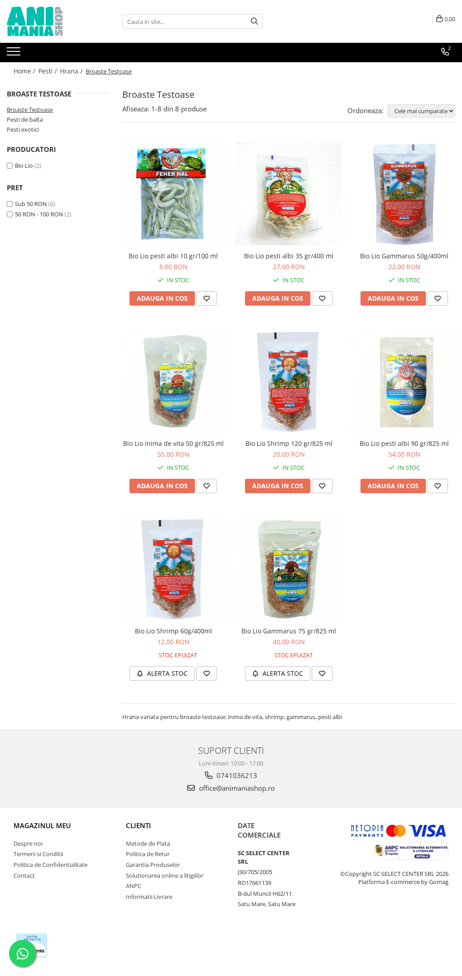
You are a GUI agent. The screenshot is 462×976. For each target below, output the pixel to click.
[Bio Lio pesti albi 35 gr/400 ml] (289, 193)
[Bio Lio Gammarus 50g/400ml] (404, 194)
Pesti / (48, 71)
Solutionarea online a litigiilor (164, 875)
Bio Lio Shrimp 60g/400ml (173, 631)
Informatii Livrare (149, 897)
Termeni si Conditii (38, 854)
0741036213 (236, 775)
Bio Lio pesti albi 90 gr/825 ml (404, 443)
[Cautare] (254, 21)
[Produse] (15, 54)
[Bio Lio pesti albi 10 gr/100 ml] (173, 194)
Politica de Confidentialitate (51, 865)
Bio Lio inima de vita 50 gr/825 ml (173, 443)
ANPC (133, 886)
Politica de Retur (148, 854)
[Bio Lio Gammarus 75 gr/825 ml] (289, 569)
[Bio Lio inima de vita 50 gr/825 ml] (173, 381)
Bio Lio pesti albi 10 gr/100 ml (173, 256)
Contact (24, 875)
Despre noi (28, 843)
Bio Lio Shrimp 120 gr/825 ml (289, 443)
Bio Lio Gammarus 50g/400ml (404, 256)
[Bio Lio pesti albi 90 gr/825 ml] (404, 381)
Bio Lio (24, 165)
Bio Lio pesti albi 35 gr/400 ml (288, 256)
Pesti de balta (25, 119)
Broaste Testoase (30, 109)
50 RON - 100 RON (39, 214)
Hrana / (72, 71)
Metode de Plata (148, 843)
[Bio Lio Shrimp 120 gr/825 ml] (289, 381)
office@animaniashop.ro (236, 788)
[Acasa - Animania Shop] (52, 21)
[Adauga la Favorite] (206, 298)
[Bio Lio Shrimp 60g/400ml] (173, 569)
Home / (25, 71)
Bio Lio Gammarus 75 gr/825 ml (288, 631)
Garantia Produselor (153, 865)
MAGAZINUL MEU (42, 825)
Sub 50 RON (31, 204)
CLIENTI (138, 825)
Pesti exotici (23, 129)
